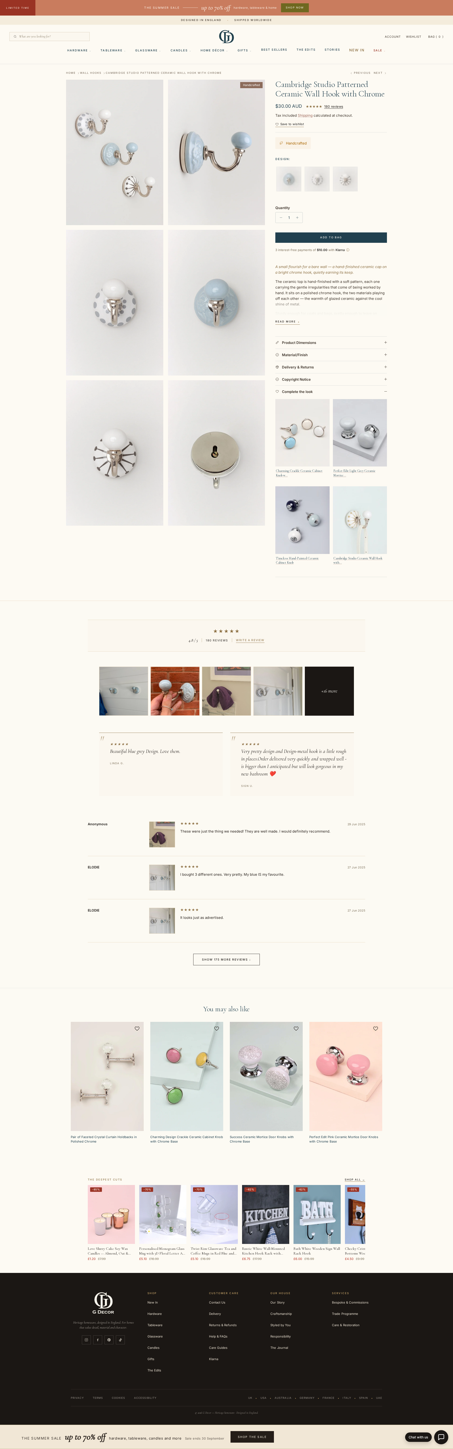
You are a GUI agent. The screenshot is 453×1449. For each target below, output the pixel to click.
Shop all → (355, 1179)
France (329, 1397)
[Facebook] (97, 1339)
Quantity (282, 208)
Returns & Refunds (223, 1325)
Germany (307, 1397)
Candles (179, 50)
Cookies (118, 1397)
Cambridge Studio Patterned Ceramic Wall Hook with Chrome (164, 73)
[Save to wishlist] (137, 1028)
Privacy (77, 1397)
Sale (377, 50)
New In (357, 50)
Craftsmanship (281, 1314)
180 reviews (333, 106)
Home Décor (213, 50)
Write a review (250, 640)
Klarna (213, 1359)
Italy (347, 1397)
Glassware (146, 50)
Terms (98, 1397)
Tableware (111, 50)
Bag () (436, 36)
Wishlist (414, 36)
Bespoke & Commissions (350, 1302)
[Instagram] (86, 1339)
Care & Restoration (346, 1325)
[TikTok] (120, 1339)
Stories (332, 49)
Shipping (305, 115)
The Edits (306, 49)
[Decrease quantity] (280, 217)
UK (250, 1397)
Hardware (77, 50)
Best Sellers (274, 49)
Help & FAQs (218, 1336)
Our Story (277, 1302)
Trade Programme (345, 1314)
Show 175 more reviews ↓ (226, 959)
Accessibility (145, 1397)
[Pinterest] (109, 1339)
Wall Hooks (90, 73)
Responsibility (280, 1336)
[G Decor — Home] (226, 36)
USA (263, 1397)
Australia (283, 1397)
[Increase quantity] (298, 217)
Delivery (215, 1314)
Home (71, 73)
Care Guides (218, 1348)
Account (393, 36)
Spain (363, 1397)
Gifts (243, 50)
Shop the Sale (252, 1437)
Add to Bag (331, 237)
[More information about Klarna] (347, 250)
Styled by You (280, 1325)
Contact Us (217, 1302)
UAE (379, 1397)
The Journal (279, 1348)
